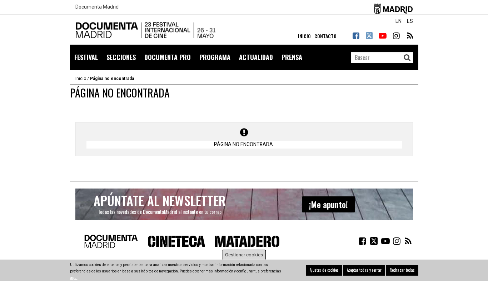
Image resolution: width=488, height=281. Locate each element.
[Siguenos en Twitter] (369, 35)
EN (398, 21)
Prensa (292, 57)
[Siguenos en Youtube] (383, 35)
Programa (214, 57)
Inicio (80, 78)
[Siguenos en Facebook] (355, 35)
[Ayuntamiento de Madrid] (393, 7)
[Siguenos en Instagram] (396, 35)
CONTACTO (325, 36)
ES (410, 21)
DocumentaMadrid (146, 30)
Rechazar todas (402, 270)
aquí (74, 278)
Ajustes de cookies (324, 270)
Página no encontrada (112, 78)
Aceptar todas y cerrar (364, 270)
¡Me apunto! (328, 204)
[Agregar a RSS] (409, 35)
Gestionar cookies (244, 254)
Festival (86, 57)
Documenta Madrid (97, 7)
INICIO (304, 36)
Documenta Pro (167, 57)
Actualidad (256, 57)
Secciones (121, 57)
